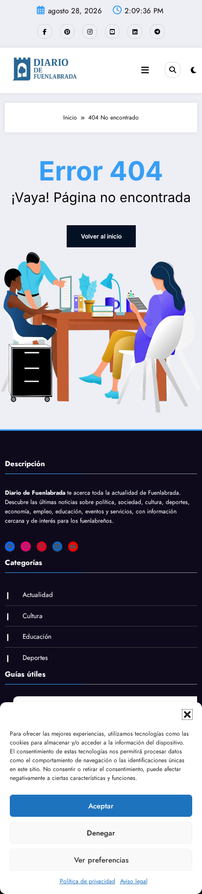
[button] (187, 714)
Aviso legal (134, 881)
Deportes (35, 657)
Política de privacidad (87, 881)
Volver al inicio (101, 236)
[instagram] (89, 31)
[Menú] (145, 70)
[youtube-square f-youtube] (112, 31)
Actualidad (38, 594)
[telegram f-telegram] (157, 31)
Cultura (33, 616)
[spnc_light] (193, 70)
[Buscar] (172, 70)
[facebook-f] (44, 31)
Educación (37, 636)
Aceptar (101, 806)
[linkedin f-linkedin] (134, 31)
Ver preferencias (101, 860)
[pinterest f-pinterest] (67, 31)
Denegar (101, 833)
